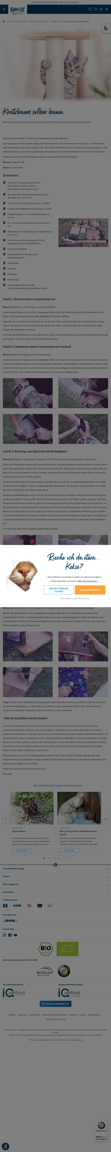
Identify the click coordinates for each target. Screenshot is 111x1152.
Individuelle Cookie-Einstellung (74, 598)
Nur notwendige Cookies (59, 590)
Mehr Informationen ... (87, 581)
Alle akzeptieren (90, 590)
